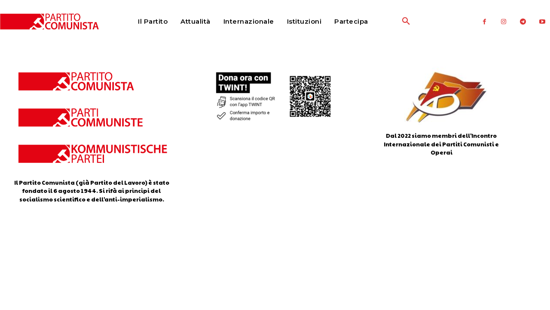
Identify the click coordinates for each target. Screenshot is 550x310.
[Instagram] (503, 21)
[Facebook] (484, 21)
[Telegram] (523, 21)
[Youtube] (542, 21)
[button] (385, 21)
